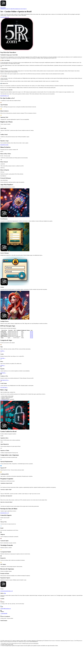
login (24, 8)
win (5, 8)
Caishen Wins (12, 8)
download (2, 8)
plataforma (17, 8)
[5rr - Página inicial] (3, 5)
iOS (1, 400)
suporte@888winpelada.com (5, 608)
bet (9, 8)
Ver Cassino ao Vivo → (4, 380)
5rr (25, 8)
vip (22, 8)
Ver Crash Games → (4, 387)
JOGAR (31, 331)
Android (3, 400)
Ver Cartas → (2, 358)
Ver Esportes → (3, 372)
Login (1, 7)
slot (21, 8)
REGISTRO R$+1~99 (4, 17)
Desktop (6, 400)
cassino (7, 8)
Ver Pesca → (2, 365)
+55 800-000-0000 (3, 613)
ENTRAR (2, 591)
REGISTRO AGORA (4, 144)
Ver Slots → (2, 350)
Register (4, 7)
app (19, 8)
